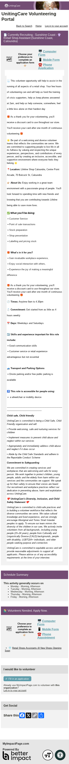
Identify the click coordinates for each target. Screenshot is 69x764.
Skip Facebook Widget (15, 724)
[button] (47, 755)
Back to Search (24, 26)
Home (39, 26)
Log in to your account (56, 26)
